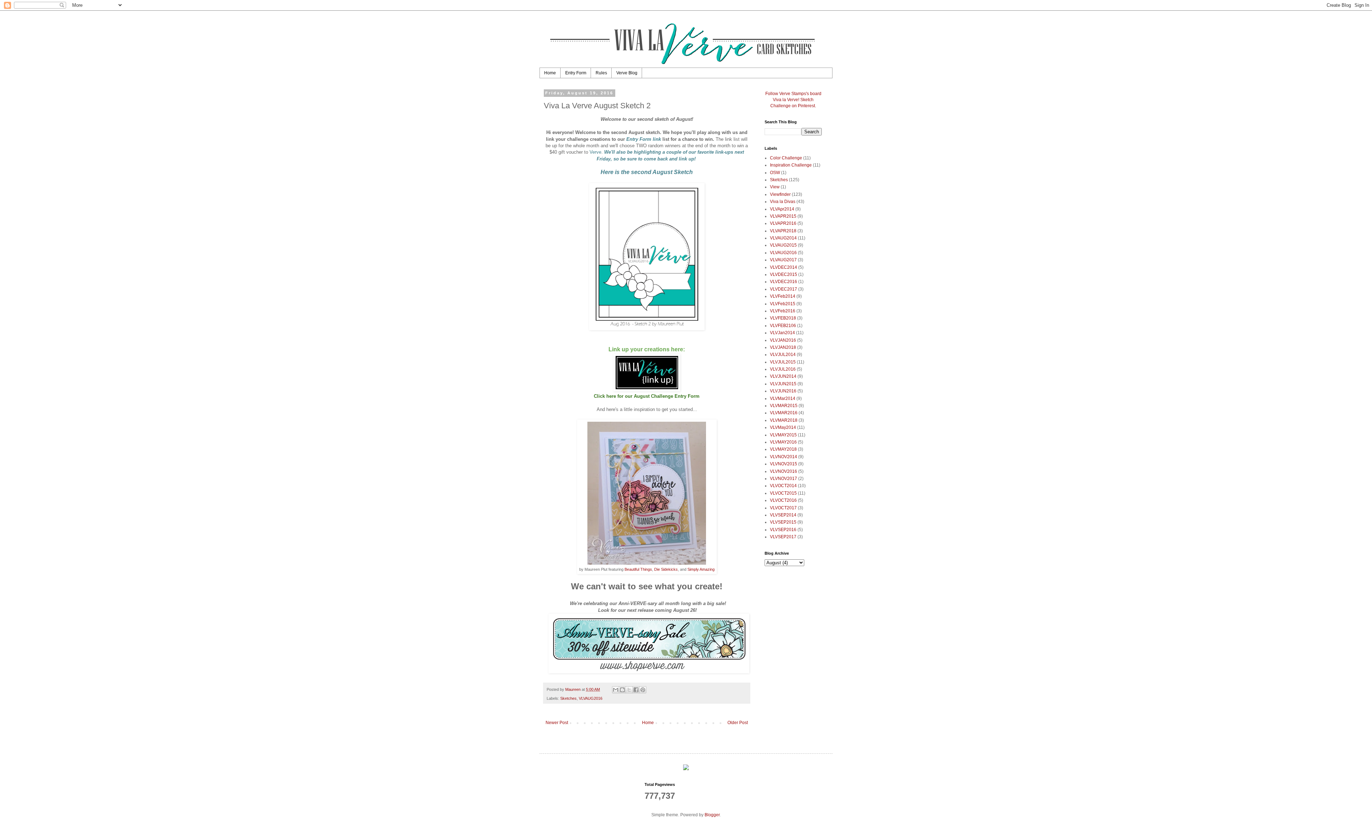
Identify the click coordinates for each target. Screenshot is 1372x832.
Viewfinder (780, 194)
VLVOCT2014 (783, 485)
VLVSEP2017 (783, 536)
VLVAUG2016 (590, 698)
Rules (601, 72)
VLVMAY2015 (783, 434)
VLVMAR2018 (783, 420)
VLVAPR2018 (783, 230)
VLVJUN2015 (783, 383)
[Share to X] (629, 689)
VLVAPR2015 (783, 216)
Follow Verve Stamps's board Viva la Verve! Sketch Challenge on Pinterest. (793, 99)
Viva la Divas (782, 201)
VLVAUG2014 (783, 238)
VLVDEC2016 (783, 281)
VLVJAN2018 (783, 347)
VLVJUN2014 (783, 376)
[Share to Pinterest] (642, 689)
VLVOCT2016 (783, 500)
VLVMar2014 (782, 398)
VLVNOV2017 (783, 478)
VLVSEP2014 (783, 514)
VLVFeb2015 (782, 303)
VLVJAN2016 (783, 340)
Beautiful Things (638, 569)
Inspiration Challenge (791, 165)
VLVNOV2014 (783, 456)
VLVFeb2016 (782, 310)
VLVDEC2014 (783, 267)
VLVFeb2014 (782, 296)
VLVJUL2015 (783, 362)
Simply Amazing (701, 569)
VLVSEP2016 (783, 529)
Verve (595, 152)
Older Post (737, 722)
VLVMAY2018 (783, 449)
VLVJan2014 (782, 332)
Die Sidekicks (666, 569)
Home (550, 72)
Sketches (568, 698)
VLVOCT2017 (783, 507)
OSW (775, 172)
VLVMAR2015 (783, 405)
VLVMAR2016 (783, 412)
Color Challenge (786, 157)
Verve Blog (626, 72)
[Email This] (615, 689)
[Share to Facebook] (636, 689)
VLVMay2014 (783, 427)
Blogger (712, 814)
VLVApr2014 (782, 209)
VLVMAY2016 (783, 442)
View (775, 186)
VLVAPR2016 (783, 223)
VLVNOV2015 (783, 463)
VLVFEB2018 (783, 318)
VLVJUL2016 (783, 369)
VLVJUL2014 (783, 354)
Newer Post (557, 722)
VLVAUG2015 (783, 245)
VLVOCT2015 (783, 493)
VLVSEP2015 (783, 522)
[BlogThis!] (622, 689)
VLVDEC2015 (783, 274)
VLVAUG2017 (783, 259)
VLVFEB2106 (783, 325)
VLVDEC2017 (783, 289)
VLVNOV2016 (783, 471)
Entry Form (575, 72)
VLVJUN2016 (783, 390)
